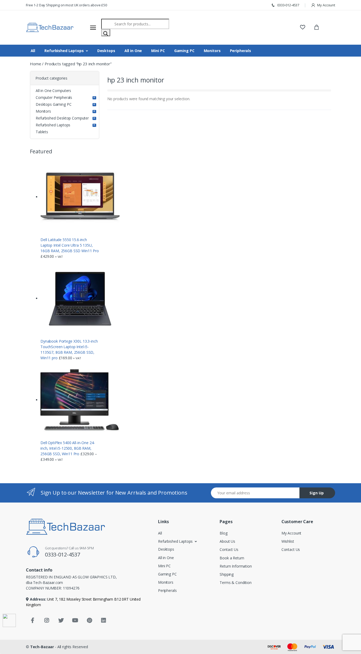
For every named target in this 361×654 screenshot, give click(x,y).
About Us (227, 541)
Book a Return (232, 557)
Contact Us (229, 549)
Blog (223, 533)
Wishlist (287, 541)
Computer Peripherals (54, 97)
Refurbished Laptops (64, 50)
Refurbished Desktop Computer (62, 118)
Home (35, 63)
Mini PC (158, 50)
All (33, 50)
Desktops (106, 50)
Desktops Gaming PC (53, 104)
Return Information (236, 566)
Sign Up (316, 492)
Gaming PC (184, 50)
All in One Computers (53, 90)
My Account (326, 5)
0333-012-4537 (287, 5)
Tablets (42, 131)
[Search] (105, 32)
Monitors (212, 50)
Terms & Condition (236, 582)
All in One (133, 50)
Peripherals (240, 50)
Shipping (227, 574)
